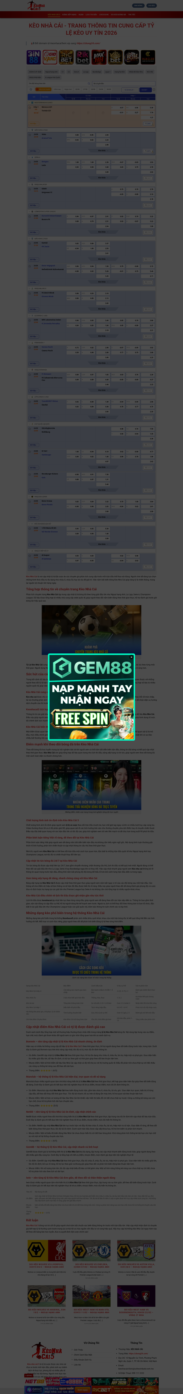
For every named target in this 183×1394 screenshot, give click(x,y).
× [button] (131, 657)
